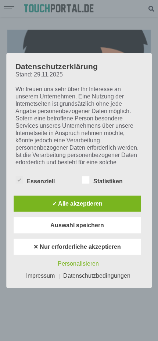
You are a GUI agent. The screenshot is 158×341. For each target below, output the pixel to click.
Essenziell (40, 181)
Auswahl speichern (77, 225)
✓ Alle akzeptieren (77, 203)
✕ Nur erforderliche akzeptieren (77, 246)
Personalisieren (78, 263)
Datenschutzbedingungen (96, 275)
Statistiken (108, 181)
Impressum (40, 275)
